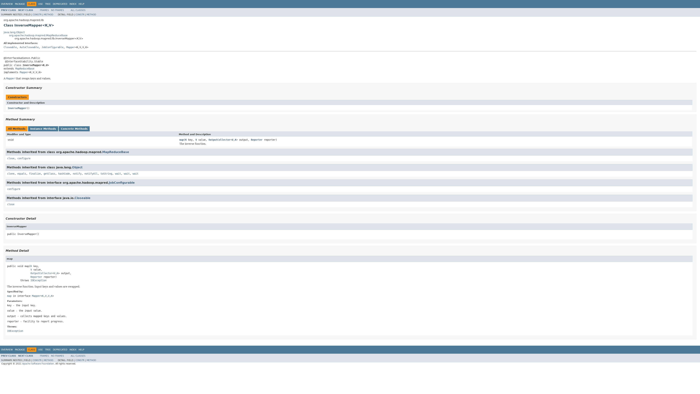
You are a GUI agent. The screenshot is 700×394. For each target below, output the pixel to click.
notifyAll (91, 173)
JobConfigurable (52, 47)
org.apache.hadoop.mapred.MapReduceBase (38, 35)
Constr (37, 14)
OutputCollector (219, 139)
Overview (7, 4)
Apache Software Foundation (38, 363)
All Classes (78, 10)
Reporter (256, 139)
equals (21, 173)
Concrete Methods (74, 128)
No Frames (57, 10)
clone (10, 173)
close (10, 158)
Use (40, 4)
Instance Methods (43, 128)
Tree (48, 4)
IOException (38, 280)
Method (48, 14)
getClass (49, 173)
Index (72, 4)
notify (77, 173)
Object (77, 167)
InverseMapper (17, 108)
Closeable (10, 47)
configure (23, 158)
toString (106, 173)
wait (118, 173)
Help (81, 4)
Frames (44, 10)
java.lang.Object (14, 32)
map (181, 139)
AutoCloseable (29, 47)
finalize (35, 173)
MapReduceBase (24, 68)
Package (20, 4)
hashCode (64, 173)
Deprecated (60, 4)
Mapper (70, 47)
